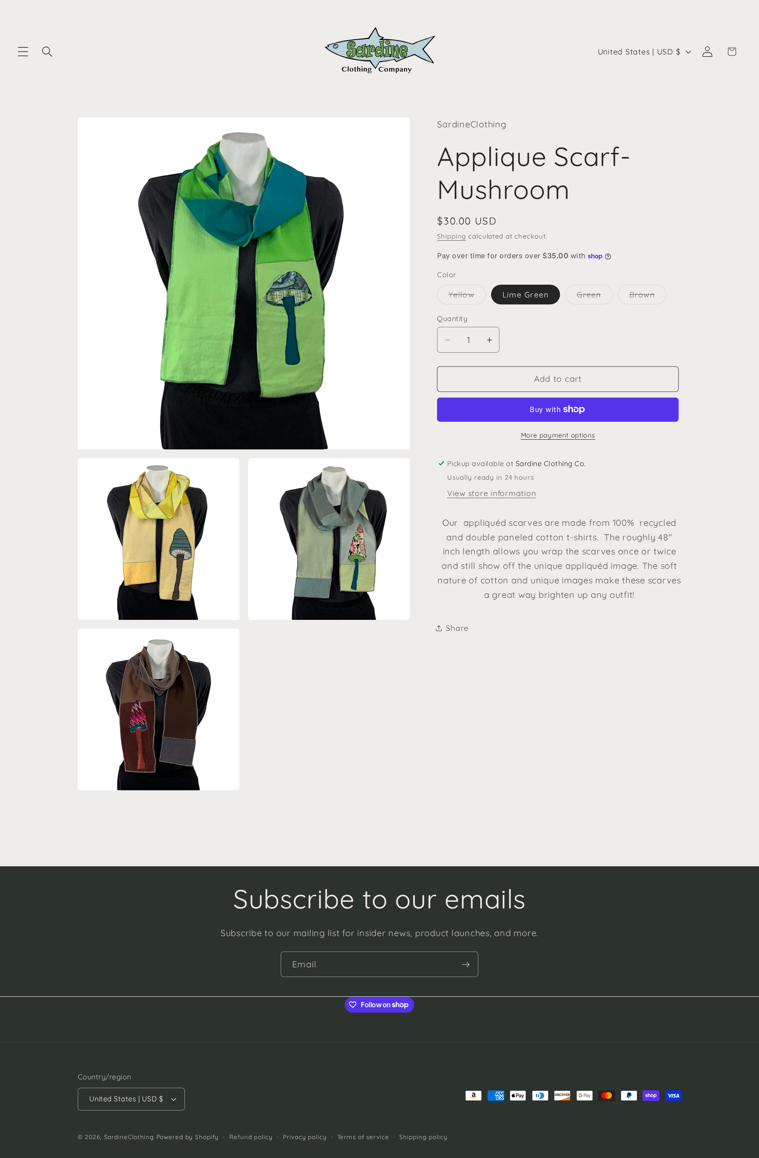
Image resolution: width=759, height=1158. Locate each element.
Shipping (451, 236)
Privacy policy (304, 1137)
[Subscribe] (466, 964)
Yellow (467, 296)
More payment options (558, 435)
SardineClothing (129, 1137)
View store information (491, 493)
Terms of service (363, 1137)
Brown (647, 296)
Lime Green (525, 294)
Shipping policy (423, 1137)
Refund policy (250, 1137)
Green (594, 296)
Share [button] (457, 628)
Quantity (452, 318)
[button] (23, 52)
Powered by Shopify (187, 1137)
